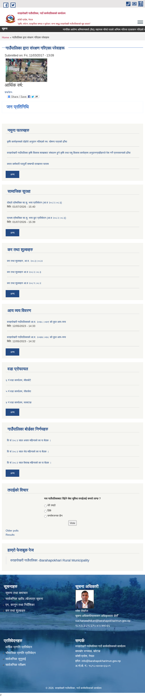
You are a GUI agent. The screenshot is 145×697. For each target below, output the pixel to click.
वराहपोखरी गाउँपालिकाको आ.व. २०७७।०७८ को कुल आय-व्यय (36, 337)
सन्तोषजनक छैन (54, 515)
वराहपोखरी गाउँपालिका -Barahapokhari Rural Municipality (49, 560)
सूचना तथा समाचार (16, 593)
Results (10, 534)
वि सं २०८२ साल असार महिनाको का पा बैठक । (29, 440)
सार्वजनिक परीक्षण (15, 665)
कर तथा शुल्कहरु (15, 610)
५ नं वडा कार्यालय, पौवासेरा (18, 391)
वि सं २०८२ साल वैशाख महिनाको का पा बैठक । (29, 462)
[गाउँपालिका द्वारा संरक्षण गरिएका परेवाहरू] (26, 70)
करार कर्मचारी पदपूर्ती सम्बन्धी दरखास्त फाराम (28, 163)
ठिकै (49, 510)
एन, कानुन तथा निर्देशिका (20, 605)
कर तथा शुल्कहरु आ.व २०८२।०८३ (24, 271)
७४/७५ (8, 92)
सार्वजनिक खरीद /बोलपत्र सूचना (24, 599)
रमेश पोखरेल (81, 610)
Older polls (12, 530)
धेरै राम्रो (51, 505)
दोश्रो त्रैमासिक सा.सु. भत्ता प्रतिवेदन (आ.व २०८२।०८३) (34, 202)
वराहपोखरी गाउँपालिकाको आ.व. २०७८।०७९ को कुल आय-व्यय (36, 321)
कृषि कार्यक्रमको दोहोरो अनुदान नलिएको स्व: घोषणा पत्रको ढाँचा (37, 141)
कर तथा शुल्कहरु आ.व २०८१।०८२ (24, 283)
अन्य (12, 174)
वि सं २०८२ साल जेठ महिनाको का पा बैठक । (28, 451)
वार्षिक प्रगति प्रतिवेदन (18, 647)
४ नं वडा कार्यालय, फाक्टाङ (19, 402)
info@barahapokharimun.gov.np (101, 660)
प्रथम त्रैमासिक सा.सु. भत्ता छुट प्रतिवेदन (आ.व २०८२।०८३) (36, 217)
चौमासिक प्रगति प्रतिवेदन (20, 653)
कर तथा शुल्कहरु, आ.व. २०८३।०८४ (25, 260)
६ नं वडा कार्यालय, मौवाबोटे (18, 380)
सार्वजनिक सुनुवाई (15, 659)
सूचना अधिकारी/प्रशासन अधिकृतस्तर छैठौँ (96, 615)
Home (5, 37)
